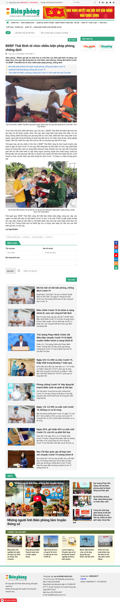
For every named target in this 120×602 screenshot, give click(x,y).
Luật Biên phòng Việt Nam (24, 33)
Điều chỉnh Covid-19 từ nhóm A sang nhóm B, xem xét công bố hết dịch (55, 311)
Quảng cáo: (90, 576)
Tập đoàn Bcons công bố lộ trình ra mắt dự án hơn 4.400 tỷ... (51, 553)
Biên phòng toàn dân (64, 23)
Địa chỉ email (48, 248)
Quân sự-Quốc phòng (45, 23)
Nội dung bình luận (13, 257)
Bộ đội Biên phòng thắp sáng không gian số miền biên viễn (102, 499)
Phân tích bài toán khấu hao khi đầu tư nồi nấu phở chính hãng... (104, 554)
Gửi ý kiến (71, 280)
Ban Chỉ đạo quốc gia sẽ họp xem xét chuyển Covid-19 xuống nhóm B (55, 453)
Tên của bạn (10, 248)
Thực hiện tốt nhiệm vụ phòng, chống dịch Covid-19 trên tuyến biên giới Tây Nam (40, 73)
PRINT (73, 40)
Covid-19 (49, 237)
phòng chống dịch (13, 237)
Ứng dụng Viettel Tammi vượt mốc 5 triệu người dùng (32, 553)
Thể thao (10, 27)
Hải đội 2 (26, 237)
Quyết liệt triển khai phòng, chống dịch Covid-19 (27, 70)
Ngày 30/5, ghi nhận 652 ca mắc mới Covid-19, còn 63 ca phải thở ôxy (55, 431)
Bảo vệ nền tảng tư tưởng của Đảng (54, 33)
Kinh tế (84, 23)
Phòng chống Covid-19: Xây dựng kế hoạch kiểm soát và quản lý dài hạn (55, 386)
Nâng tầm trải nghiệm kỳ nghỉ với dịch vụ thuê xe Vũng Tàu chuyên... (13, 554)
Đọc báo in (87, 39)
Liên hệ (83, 579)
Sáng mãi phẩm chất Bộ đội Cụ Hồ (47, 27)
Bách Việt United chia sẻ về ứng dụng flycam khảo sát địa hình (87, 553)
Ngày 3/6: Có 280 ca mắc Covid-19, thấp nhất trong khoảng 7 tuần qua (55, 361)
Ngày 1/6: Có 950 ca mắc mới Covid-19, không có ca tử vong (55, 408)
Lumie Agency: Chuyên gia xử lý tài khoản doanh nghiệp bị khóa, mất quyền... (68, 554)
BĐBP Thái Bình (37, 237)
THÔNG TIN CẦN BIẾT (16, 532)
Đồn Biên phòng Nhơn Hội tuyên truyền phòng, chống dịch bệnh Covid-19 (37, 67)
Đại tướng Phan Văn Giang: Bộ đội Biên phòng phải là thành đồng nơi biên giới (102, 487)
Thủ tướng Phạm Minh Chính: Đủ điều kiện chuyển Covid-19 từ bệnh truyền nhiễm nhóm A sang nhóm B (55, 337)
